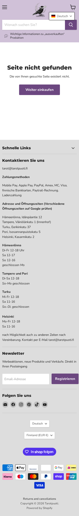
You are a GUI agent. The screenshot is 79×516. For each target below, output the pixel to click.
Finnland (37, 435)
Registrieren (65, 378)
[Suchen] (71, 25)
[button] (61, 16)
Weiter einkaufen (39, 89)
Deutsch (37, 424)
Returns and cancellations (39, 499)
